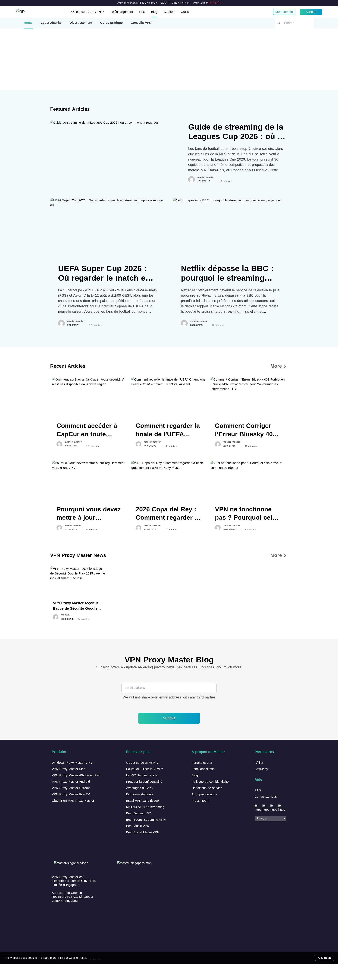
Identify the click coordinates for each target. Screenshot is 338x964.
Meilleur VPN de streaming (145, 807)
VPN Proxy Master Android (71, 781)
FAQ (258, 790)
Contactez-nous (266, 796)
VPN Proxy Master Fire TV (71, 794)
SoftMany (261, 769)
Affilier (259, 762)
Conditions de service (207, 788)
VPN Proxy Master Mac (68, 769)
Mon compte (284, 12)
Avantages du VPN (139, 788)
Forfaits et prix (202, 762)
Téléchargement (121, 12)
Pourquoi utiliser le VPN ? (144, 769)
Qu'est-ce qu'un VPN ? (87, 12)
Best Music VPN (137, 826)
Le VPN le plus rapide (141, 775)
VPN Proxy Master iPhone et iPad (76, 775)
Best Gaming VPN (139, 813)
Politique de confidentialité (210, 781)
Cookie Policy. (78, 957)
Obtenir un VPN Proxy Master (73, 800)
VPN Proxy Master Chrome (71, 788)
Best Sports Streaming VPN (146, 819)
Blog (154, 12)
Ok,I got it (324, 957)
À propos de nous (204, 794)
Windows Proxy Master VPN (72, 762)
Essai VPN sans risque (142, 800)
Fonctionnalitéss (203, 769)
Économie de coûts (139, 794)
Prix (142, 12)
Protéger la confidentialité (144, 781)
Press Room (200, 800)
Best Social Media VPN (142, 832)
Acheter (311, 12)
